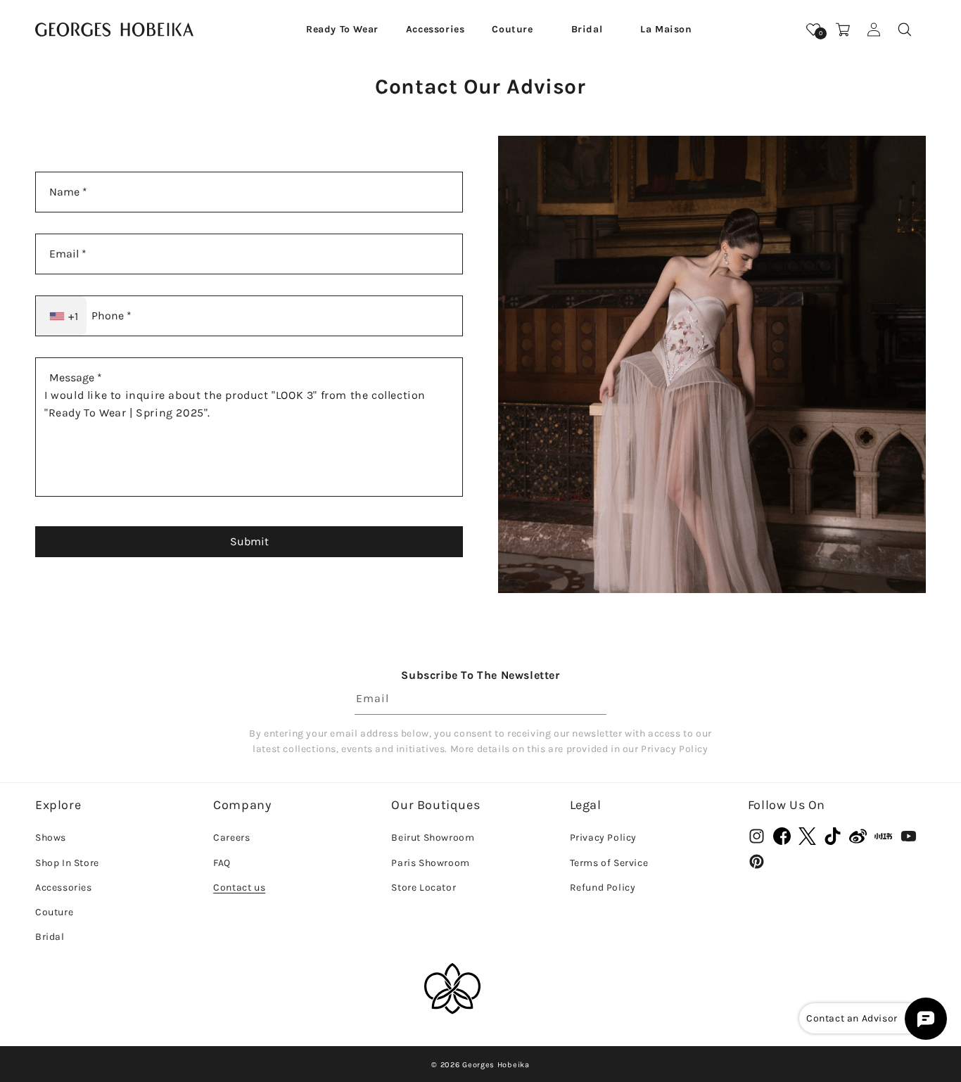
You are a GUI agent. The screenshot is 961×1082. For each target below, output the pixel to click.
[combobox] (61, 316)
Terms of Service (609, 863)
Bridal (50, 937)
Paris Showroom (430, 863)
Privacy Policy (603, 838)
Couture (54, 912)
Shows (50, 838)
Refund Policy (603, 887)
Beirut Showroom (432, 838)
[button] (342, 29)
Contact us (239, 887)
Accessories (63, 887)
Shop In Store (67, 863)
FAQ (222, 863)
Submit (249, 541)
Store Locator (423, 887)
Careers (231, 838)
